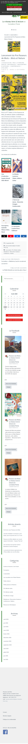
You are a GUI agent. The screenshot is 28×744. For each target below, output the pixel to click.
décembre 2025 (7, 637)
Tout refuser (15, 7)
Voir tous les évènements (14, 315)
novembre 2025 (7, 641)
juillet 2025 (6, 652)
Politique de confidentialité (9, 719)
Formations (6, 570)
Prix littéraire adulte (16, 250)
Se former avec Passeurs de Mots (12, 530)
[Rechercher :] (14, 278)
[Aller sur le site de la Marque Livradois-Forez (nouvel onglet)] (24, 16)
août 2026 (6, 619)
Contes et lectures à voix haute (11, 566)
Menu (15, 29)
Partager (8, 387)
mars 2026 (6, 630)
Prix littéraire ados (8, 588)
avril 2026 (6, 626)
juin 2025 (6, 655)
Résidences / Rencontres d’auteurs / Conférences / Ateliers (14, 66)
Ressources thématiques (10, 604)
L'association (6, 62)
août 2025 (6, 648)
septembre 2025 (8, 645)
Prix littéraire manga (8, 595)
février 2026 (6, 634)
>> (23, 294)
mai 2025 (6, 659)
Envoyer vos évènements (14, 319)
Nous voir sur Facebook (11, 383)
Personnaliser (14, 9)
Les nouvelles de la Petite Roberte (12, 577)
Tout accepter (15, 4)
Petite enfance (7, 581)
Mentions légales (7, 715)
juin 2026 (6, 623)
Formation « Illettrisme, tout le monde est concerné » (13, 262)
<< (5, 294)
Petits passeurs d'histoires (10, 584)
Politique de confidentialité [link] (14, 12)
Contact (5, 712)
